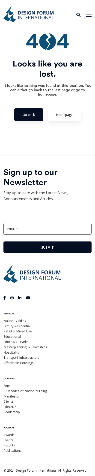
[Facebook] (5, 298)
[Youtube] (28, 298)
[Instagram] (12, 298)
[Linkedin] (19, 298)
